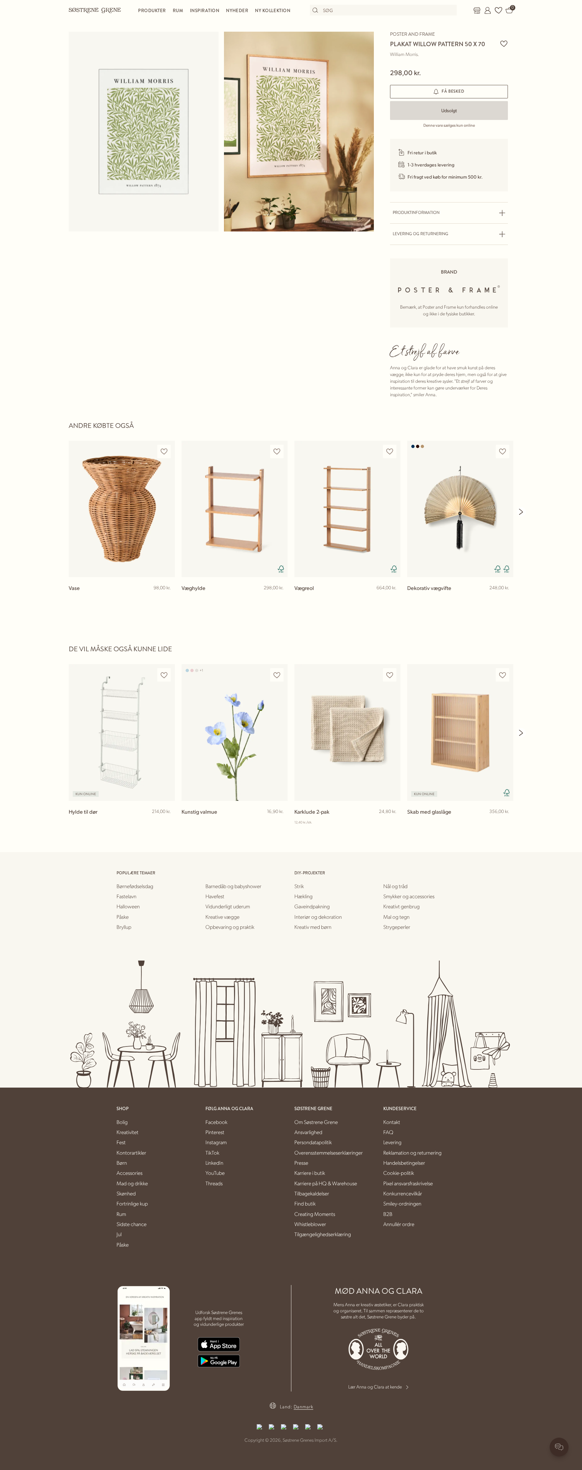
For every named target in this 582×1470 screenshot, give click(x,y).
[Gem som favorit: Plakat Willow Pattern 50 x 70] (504, 43)
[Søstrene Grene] (95, 10)
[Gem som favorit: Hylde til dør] (164, 675)
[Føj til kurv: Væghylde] (280, 598)
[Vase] (122, 509)
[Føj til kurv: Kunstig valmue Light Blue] (280, 822)
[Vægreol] (347, 509)
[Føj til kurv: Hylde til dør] (167, 822)
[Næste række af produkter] (521, 512)
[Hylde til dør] (122, 732)
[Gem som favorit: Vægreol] (389, 451)
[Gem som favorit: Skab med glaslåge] (502, 675)
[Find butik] (477, 10)
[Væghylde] (235, 509)
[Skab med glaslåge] (460, 732)
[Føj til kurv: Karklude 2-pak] (392, 822)
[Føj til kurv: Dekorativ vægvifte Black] (505, 598)
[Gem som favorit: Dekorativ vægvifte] (502, 451)
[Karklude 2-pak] (347, 732)
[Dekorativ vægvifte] (460, 509)
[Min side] (488, 10)
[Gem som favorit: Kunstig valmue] (276, 675)
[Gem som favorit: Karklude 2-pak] (389, 675)
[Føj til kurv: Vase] (167, 598)
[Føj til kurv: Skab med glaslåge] (505, 822)
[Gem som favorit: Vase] (164, 451)
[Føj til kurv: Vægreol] (392, 598)
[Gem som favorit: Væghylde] (276, 451)
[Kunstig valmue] (235, 732)
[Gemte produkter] (498, 10)
